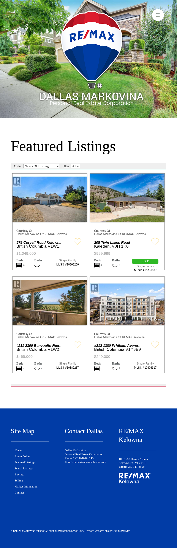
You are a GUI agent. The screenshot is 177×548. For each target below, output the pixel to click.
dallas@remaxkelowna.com (90, 462)
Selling (19, 480)
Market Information (26, 486)
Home (18, 450)
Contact (19, 492)
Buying (19, 474)
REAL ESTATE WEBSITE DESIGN (96, 531)
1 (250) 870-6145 (83, 458)
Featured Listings (25, 462)
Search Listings (24, 468)
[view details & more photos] (50, 201)
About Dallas (22, 456)
